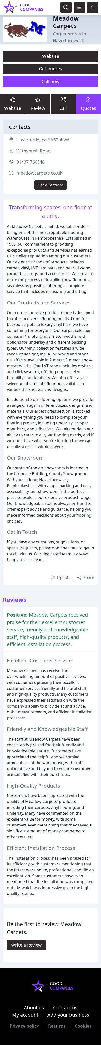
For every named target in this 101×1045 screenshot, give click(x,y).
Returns (57, 1026)
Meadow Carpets (66, 22)
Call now (50, 81)
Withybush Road (33, 151)
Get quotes (50, 69)
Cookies (83, 1026)
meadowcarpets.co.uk (39, 173)
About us (34, 1007)
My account (25, 1014)
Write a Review (26, 945)
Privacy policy (24, 1026)
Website (50, 56)
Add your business (68, 1014)
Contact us (65, 1007)
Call (63, 108)
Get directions (51, 185)
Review (38, 108)
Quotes (88, 108)
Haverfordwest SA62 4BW (42, 140)
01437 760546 (30, 162)
